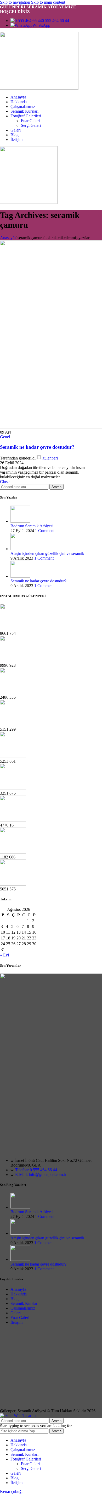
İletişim (16, 1322)
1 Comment (44, 530)
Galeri (15, 1313)
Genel (5, 437)
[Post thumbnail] (20, 521)
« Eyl (4, 955)
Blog (14, 1298)
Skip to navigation (15, 2)
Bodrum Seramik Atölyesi (31, 526)
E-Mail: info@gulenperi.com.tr (40, 1174)
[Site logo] (39, 88)
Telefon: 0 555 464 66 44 (36, 1170)
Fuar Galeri (30, 120)
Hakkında (18, 1294)
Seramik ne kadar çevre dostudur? (37, 447)
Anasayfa (8, 238)
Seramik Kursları (24, 1303)
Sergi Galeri (31, 125)
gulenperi (50, 458)
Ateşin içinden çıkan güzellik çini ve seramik (47, 553)
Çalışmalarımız (22, 1308)
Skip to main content (48, 2)
